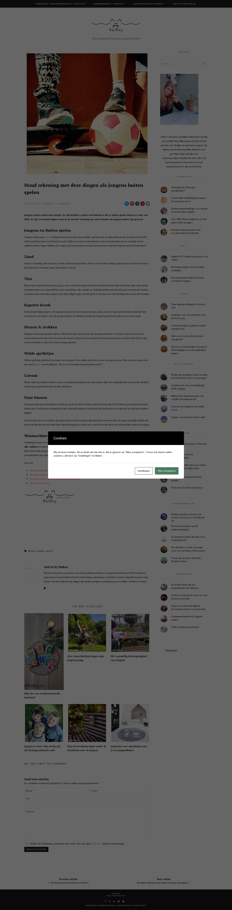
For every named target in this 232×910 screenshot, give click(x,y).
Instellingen (144, 470)
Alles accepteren (167, 470)
